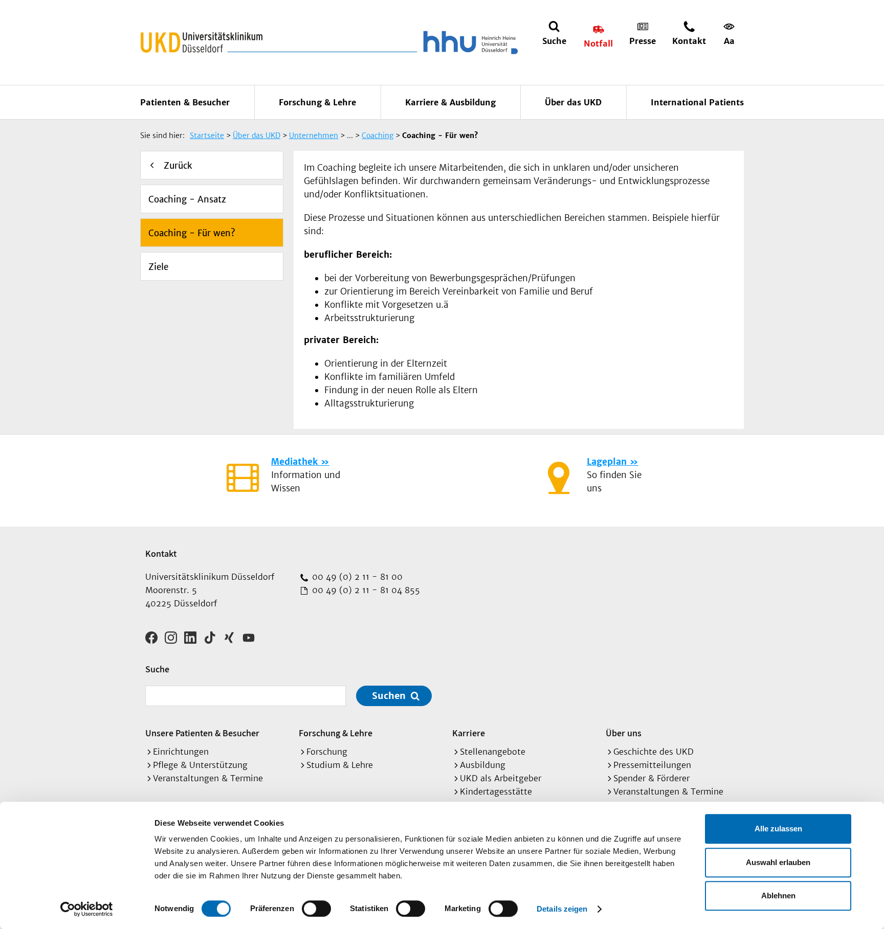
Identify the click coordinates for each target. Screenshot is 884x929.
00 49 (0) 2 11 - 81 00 (356, 577)
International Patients (697, 102)
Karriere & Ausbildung (450, 102)
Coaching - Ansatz (187, 199)
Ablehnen (778, 895)
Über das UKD (573, 102)
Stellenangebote (492, 751)
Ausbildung (482, 765)
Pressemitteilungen (652, 765)
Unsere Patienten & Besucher (202, 733)
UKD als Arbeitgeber (500, 778)
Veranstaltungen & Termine (208, 778)
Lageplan (607, 461)
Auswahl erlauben (778, 862)
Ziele (158, 267)
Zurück (178, 165)
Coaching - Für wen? (191, 233)
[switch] (316, 908)
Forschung (326, 751)
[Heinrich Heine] (468, 42)
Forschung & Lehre (317, 102)
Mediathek (294, 461)
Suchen (389, 695)
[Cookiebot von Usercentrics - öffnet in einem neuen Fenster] (86, 909)
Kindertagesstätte (496, 791)
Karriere (468, 733)
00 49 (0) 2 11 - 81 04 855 (365, 590)
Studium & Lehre (339, 765)
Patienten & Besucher (185, 102)
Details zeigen (562, 908)
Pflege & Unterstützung (200, 765)
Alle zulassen (778, 828)
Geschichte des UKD (653, 751)
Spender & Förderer (651, 778)
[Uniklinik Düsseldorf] (201, 42)
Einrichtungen (181, 751)
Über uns (624, 733)
